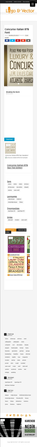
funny (27, 348)
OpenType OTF (11, 211)
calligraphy (16, 342)
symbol (7, 369)
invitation (7, 357)
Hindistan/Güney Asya (25, 395)
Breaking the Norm (14, 35)
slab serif (25, 366)
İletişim (8, 4)
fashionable (14, 348)
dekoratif (10, 220)
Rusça (26, 398)
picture (24, 360)
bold (25, 339)
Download (9, 139)
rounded (23, 363)
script (14, 366)
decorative (19, 187)
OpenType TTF (21, 211)
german (22, 351)
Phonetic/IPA (19, 398)
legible (14, 357)
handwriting (8, 354)
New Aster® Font (14, 255)
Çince (6, 404)
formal (21, 348)
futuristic (7, 351)
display (26, 345)
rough (16, 363)
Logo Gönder (9, 1)
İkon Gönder (26, 1)
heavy (21, 354)
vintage (7, 372)
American (12, 339)
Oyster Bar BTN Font (15, 275)
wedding (13, 372)
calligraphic (8, 342)
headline (15, 354)
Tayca (6, 401)
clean (22, 342)
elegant (26, 187)
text (25, 369)
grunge (28, 351)
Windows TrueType (10, 385)
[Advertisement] (18, 117)
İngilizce (19, 199)
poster (6, 363)
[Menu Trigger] (32, 4)
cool (13, 345)
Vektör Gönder (17, 1)
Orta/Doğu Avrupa (12, 202)
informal (28, 354)
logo (19, 357)
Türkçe (21, 202)
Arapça (7, 395)
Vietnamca (18, 401)
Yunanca (26, 401)
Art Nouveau (11, 187)
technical (13, 369)
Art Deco (26, 184)
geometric (14, 351)
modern (17, 220)
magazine (25, 357)
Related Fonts (10, 230)
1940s (20, 184)
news (18, 360)
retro (12, 363)
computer (7, 345)
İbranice (12, 404)
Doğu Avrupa (11, 199)
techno (20, 369)
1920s (9, 184)
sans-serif (16, 190)
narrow (10, 190)
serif (19, 366)
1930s (15, 184)
